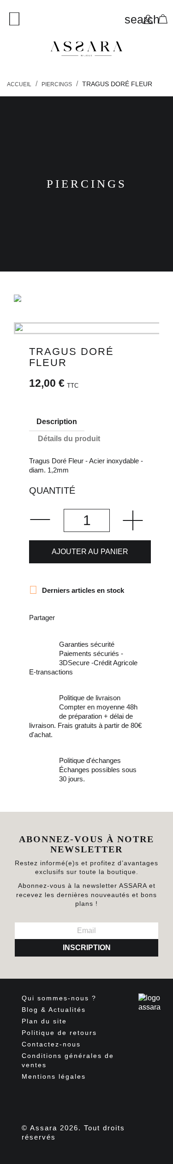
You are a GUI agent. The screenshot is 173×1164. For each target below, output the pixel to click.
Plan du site (44, 1021)
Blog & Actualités (54, 1009)
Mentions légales (54, 1076)
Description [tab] (56, 421)
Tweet (92, 617)
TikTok (120, 1099)
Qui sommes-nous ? (59, 998)
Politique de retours (59, 1032)
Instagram (95, 1099)
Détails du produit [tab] (69, 439)
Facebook (44, 1099)
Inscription (87, 947)
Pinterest (116, 617)
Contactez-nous (51, 1044)
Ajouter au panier (90, 551)
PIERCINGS (87, 183)
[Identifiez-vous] (148, 19)
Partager (68, 617)
